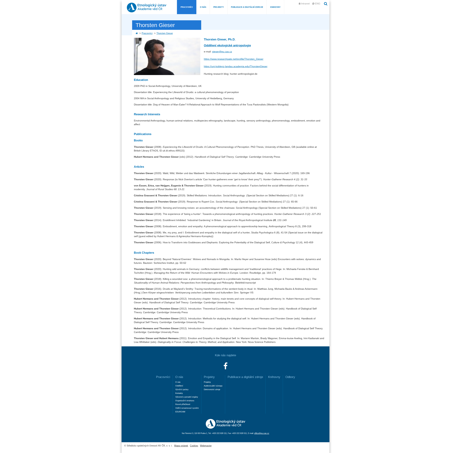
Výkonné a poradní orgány (186, 397)
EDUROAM (180, 412)
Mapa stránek (181, 446)
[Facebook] (225, 366)
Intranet (305, 3)
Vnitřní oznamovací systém (187, 408)
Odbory (290, 377)
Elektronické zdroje (212, 389)
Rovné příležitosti (182, 404)
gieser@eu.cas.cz (222, 51)
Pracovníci (187, 7)
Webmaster (206, 446)
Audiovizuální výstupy (213, 386)
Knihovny (275, 7)
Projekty (218, 7)
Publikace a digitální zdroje (247, 7)
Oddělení (179, 386)
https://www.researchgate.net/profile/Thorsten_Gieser (233, 59)
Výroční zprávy (182, 389)
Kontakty (179, 393)
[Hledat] (325, 3)
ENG (317, 3)
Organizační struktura (184, 401)
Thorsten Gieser (164, 33)
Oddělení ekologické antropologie (227, 45)
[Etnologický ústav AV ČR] (225, 427)
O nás (203, 7)
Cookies (194, 446)
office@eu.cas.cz (261, 433)
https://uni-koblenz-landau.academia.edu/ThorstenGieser (235, 66)
